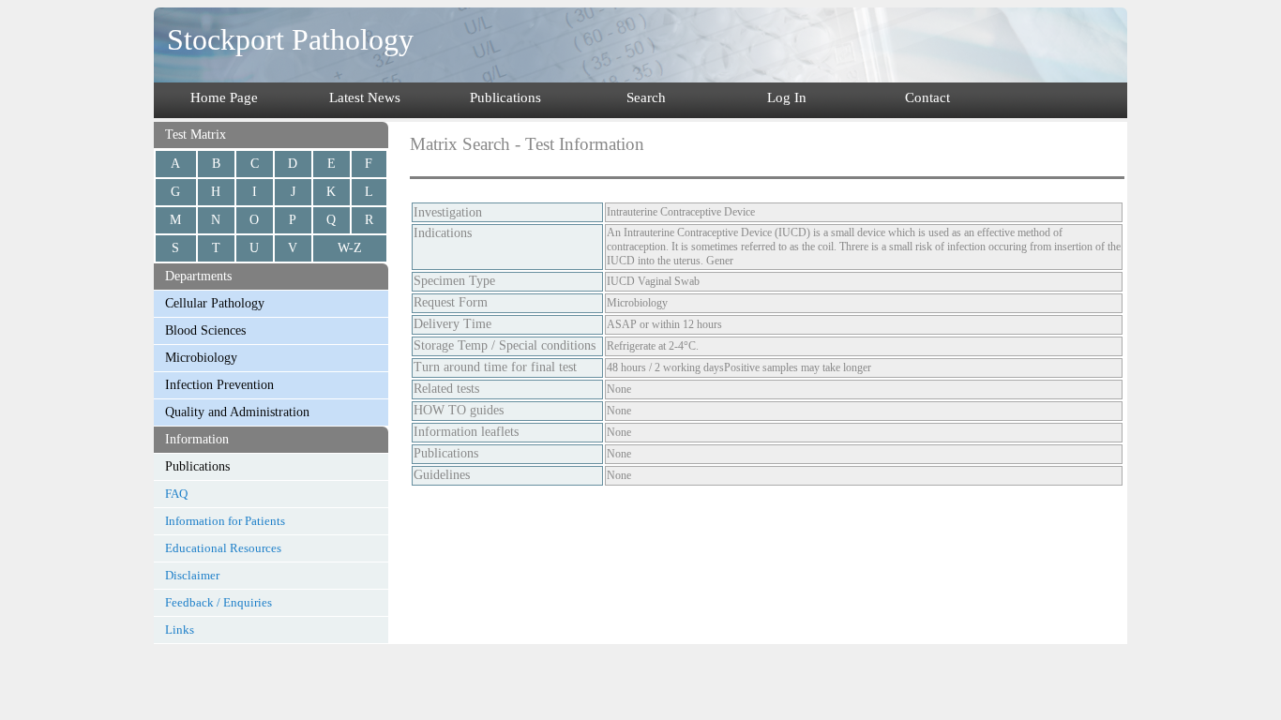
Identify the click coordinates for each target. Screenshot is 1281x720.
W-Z (350, 248)
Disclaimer (192, 575)
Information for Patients (225, 521)
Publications (505, 97)
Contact (927, 97)
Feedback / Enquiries (218, 602)
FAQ (176, 494)
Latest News (364, 97)
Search (646, 97)
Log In (786, 97)
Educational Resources (223, 548)
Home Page (224, 97)
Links (179, 629)
